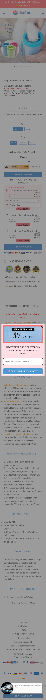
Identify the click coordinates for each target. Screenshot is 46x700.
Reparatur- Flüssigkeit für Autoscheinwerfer (25, 687)
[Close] (42, 327)
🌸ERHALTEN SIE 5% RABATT (23, 371)
